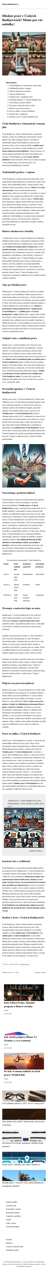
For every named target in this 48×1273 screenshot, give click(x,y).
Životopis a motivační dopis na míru (22, 105)
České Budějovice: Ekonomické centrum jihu (25, 85)
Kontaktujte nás (24, 964)
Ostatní (43, 972)
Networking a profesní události (20, 103)
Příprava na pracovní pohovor (19, 108)
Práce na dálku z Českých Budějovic (22, 111)
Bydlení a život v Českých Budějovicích (23, 117)
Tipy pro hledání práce (17, 94)
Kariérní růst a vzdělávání (18, 114)
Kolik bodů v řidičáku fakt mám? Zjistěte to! (21, 1164)
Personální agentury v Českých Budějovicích (25, 100)
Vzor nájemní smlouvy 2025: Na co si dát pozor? (23, 1103)
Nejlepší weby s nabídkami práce (21, 97)
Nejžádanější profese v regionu (20, 88)
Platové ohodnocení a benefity (20, 91)
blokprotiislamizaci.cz (10, 4)
